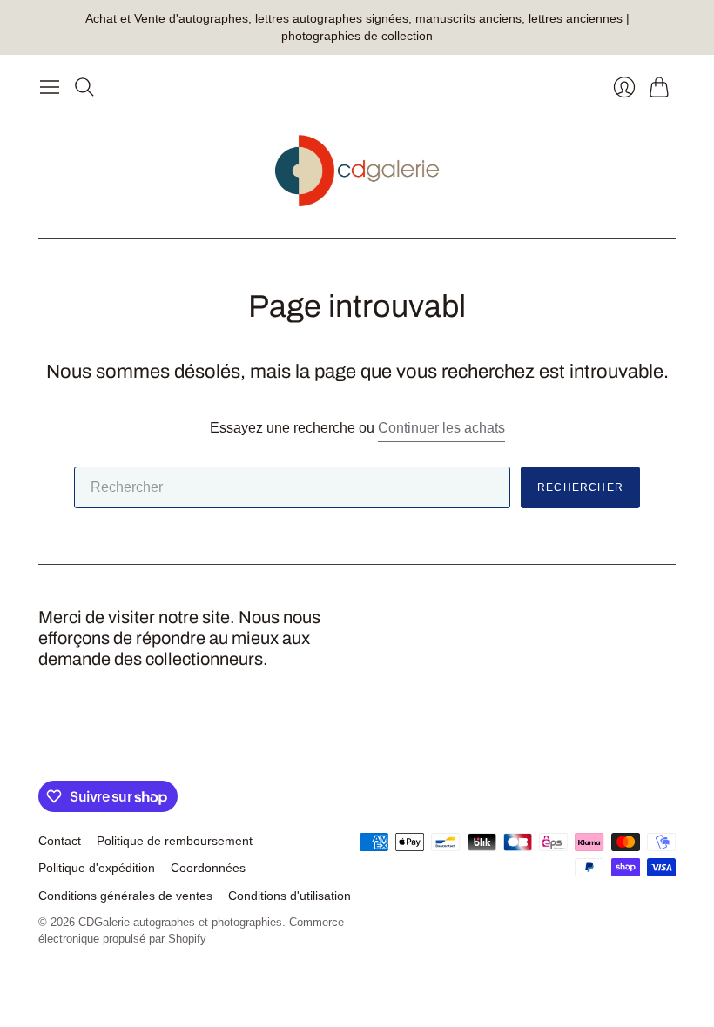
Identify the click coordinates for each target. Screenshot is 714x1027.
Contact (59, 841)
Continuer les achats (441, 427)
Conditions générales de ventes (125, 896)
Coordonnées (208, 868)
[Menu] (49, 87)
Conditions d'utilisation (289, 896)
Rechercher (580, 487)
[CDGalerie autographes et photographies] (357, 171)
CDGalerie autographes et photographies (180, 922)
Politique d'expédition (96, 868)
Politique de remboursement (175, 841)
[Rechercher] (84, 87)
